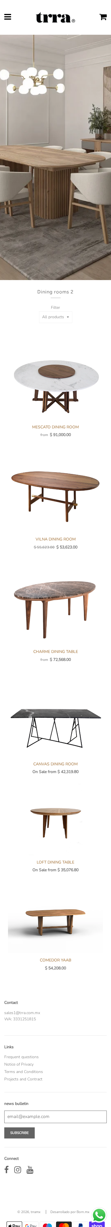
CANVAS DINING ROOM (55, 764)
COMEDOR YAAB (55, 960)
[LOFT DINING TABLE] (55, 819)
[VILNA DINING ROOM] (55, 496)
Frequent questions (21, 1057)
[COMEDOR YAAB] (55, 917)
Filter (55, 307)
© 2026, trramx (28, 1212)
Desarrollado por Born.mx (69, 1212)
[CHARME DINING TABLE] (55, 608)
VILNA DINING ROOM (56, 539)
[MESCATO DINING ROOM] (55, 384)
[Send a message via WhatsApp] (99, 1215)
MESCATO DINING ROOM (55, 427)
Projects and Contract (23, 1079)
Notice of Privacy (19, 1064)
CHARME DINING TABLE (55, 651)
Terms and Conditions (23, 1071)
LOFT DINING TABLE (55, 862)
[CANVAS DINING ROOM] (55, 721)
